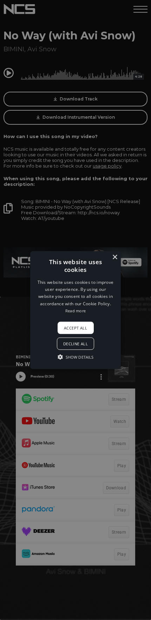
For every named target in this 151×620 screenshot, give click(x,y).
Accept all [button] (75, 327)
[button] (75, 310)
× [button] (114, 257)
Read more (75, 310)
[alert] (75, 310)
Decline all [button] (75, 343)
